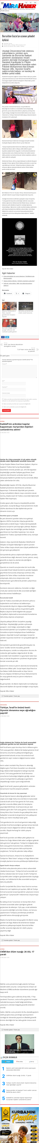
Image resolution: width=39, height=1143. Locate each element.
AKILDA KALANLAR (13, 9)
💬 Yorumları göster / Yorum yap (11, 696)
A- (26, 2)
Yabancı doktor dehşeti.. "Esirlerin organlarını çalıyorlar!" (19, 281)
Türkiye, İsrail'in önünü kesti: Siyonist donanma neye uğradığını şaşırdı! (21, 1084)
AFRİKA (2, 421)
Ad (3, 381)
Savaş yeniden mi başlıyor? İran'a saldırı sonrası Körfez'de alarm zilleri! (21, 1091)
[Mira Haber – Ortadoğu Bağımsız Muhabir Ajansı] (19, 5)
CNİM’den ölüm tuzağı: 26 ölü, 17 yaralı (17, 953)
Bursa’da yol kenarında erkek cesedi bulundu (26, 312)
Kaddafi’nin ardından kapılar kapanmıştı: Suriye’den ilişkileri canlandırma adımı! (16, 426)
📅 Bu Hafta (19, 1061)
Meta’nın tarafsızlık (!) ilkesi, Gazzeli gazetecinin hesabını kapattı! (9, 314)
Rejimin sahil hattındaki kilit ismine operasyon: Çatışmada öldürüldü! (21, 1069)
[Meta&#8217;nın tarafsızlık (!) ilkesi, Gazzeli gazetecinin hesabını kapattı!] (9, 306)
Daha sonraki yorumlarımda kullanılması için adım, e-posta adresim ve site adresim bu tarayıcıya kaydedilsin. (19, 400)
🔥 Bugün (7, 1061)
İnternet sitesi (6, 393)
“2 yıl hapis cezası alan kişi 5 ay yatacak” (26, 349)
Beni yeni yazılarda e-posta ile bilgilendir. (15, 407)
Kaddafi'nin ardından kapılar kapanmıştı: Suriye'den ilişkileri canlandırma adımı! (19, 1098)
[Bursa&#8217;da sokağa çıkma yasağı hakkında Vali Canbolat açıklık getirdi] (9, 323)
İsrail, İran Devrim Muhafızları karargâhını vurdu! (13, 344)
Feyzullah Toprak (8, 43)
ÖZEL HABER (16, 46)
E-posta (4, 387)
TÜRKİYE (22, 46)
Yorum (4, 364)
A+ (35, 2)
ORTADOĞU (3, 705)
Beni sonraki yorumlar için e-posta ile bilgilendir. (17, 404)
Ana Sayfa (4, 9)
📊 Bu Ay (31, 1061)
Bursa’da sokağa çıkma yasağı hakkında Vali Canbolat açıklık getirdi (9, 330)
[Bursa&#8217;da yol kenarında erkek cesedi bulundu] (26, 306)
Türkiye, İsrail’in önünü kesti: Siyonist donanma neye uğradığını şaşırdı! (17, 710)
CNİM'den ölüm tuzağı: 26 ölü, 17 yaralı (18, 1075)
